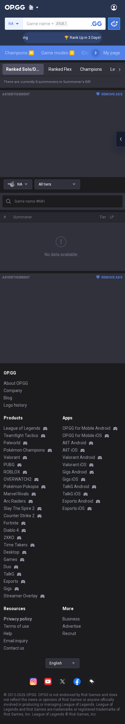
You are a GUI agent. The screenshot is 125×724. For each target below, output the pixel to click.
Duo (7, 566)
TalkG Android (75, 486)
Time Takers (16, 544)
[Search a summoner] (96, 24)
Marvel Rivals (16, 493)
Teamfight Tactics (21, 435)
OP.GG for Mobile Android (86, 428)
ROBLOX (12, 472)
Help (8, 633)
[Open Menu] (114, 7)
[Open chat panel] (120, 139)
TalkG (9, 574)
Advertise (71, 626)
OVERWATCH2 (18, 479)
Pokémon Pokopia (21, 486)
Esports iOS (73, 508)
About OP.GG (16, 383)
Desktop (11, 552)
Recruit (69, 633)
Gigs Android (74, 472)
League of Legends (22, 428)
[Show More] (33, 7)
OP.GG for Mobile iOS (82, 435)
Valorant (12, 457)
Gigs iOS (70, 479)
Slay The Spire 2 (19, 508)
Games (10, 559)
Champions (19, 53)
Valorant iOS (74, 464)
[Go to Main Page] (15, 7)
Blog (8, 397)
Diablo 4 (11, 530)
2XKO (9, 537)
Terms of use (16, 626)
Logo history (15, 405)
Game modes (57, 53)
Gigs (8, 588)
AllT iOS (70, 450)
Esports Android (77, 501)
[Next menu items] (95, 53)
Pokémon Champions (24, 450)
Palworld (12, 442)
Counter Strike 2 (19, 515)
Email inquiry (16, 640)
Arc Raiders (15, 501)
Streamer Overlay (21, 595)
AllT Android (74, 442)
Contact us (14, 648)
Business (71, 618)
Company (13, 390)
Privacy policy (18, 618)
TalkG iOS (71, 493)
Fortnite (11, 523)
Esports (11, 581)
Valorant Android (78, 457)
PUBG (9, 464)
